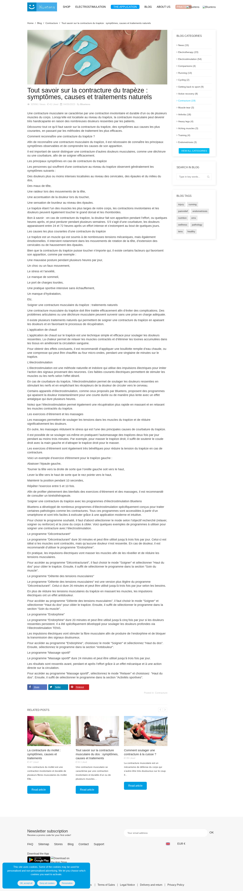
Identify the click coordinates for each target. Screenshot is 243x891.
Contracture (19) (187, 100)
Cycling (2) (183, 80)
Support (99, 844)
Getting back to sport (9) (191, 86)
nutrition (182, 218)
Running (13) (185, 73)
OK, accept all (26, 883)
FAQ (30, 844)
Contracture (161, 692)
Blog (71, 844)
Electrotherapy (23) (188, 52)
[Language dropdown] (169, 844)
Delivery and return (151, 885)
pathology (197, 224)
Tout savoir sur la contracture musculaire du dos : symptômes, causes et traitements (97, 754)
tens (180, 231)
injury (181, 204)
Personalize (67, 883)
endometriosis (200, 211)
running (193, 204)
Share (36, 687)
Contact (84, 844)
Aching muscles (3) (188, 128)
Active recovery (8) (188, 93)
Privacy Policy (175, 885)
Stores (58, 844)
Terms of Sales (106, 885)
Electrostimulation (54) (190, 59)
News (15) (183, 45)
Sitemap (43, 844)
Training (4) (184, 135)
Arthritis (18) (184, 114)
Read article (39, 789)
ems (193, 218)
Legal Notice (127, 885)
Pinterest (80, 687)
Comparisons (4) (187, 66)
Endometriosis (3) (187, 142)
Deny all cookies (47, 883)
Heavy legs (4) (185, 121)
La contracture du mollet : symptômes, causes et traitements (44, 754)
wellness (182, 224)
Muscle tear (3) (186, 107)
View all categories (194, 150)
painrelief (183, 211)
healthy (191, 231)
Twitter (58, 687)
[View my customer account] (192, 6)
